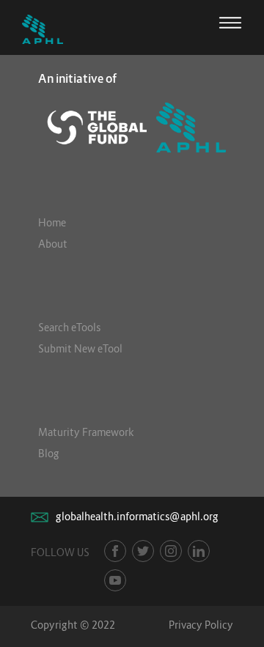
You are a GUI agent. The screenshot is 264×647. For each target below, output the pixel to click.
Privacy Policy (201, 624)
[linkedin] (199, 551)
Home (52, 222)
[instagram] (171, 551)
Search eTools (69, 327)
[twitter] (143, 551)
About (52, 243)
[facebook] (115, 551)
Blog (48, 453)
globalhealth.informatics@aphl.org (137, 516)
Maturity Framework (86, 432)
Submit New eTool (80, 348)
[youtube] (115, 580)
